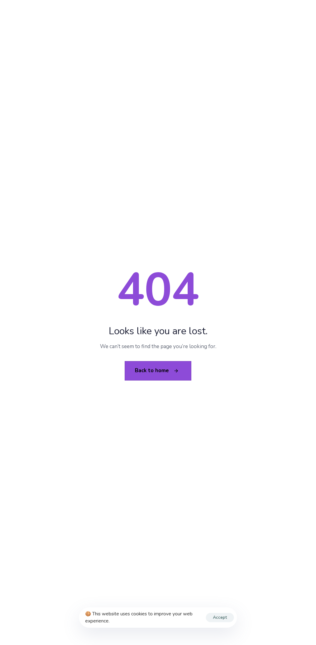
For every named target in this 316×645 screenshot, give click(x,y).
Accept (220, 617)
